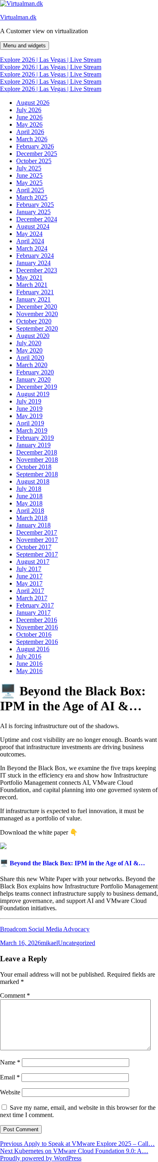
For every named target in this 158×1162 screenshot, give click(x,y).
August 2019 (32, 394)
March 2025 (31, 197)
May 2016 (29, 670)
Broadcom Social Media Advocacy (45, 929)
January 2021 (33, 299)
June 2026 (29, 117)
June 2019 (29, 408)
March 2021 (31, 284)
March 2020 (31, 364)
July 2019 (28, 401)
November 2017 (37, 539)
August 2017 (32, 561)
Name (10, 1062)
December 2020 (36, 306)
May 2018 (29, 503)
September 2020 (37, 328)
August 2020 (32, 335)
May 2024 (29, 233)
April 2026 (30, 131)
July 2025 (28, 168)
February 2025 (35, 204)
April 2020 (30, 357)
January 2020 (33, 379)
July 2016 (28, 656)
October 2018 (33, 466)
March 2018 (31, 517)
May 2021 (29, 277)
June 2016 (29, 663)
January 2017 (33, 612)
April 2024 (30, 241)
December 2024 (36, 219)
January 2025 (33, 211)
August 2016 (32, 649)
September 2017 (37, 554)
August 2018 (32, 481)
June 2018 (29, 496)
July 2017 (28, 568)
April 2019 (30, 423)
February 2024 (35, 255)
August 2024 (32, 226)
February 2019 (35, 437)
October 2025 (33, 160)
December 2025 (36, 153)
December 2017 (36, 532)
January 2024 (33, 262)
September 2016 (37, 641)
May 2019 (29, 415)
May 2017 (29, 583)
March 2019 (31, 430)
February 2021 (35, 292)
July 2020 (28, 343)
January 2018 (33, 525)
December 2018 (36, 452)
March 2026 (31, 139)
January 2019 (33, 445)
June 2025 (29, 175)
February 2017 (35, 605)
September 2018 (37, 474)
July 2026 (28, 109)
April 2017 (30, 590)
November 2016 (37, 627)
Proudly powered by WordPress (40, 1158)
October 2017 (33, 547)
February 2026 (35, 146)
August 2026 (32, 102)
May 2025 (29, 182)
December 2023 (36, 270)
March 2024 (31, 248)
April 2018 (30, 510)
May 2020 (29, 350)
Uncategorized (76, 942)
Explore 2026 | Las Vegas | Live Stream (50, 59)
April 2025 (30, 190)
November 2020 (37, 313)
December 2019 (36, 386)
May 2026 (29, 124)
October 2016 (33, 634)
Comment (15, 995)
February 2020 (35, 372)
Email (10, 1077)
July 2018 (28, 488)
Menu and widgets (24, 45)
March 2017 (31, 598)
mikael (49, 942)
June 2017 (29, 576)
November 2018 (37, 459)
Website (10, 1092)
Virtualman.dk (18, 17)
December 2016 (36, 619)
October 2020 (33, 321)
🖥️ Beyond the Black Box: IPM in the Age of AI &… (72, 863)
